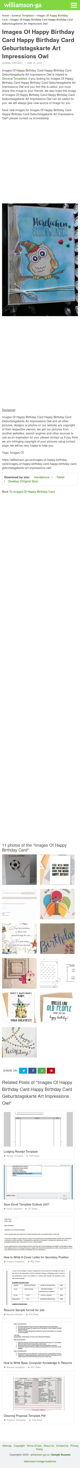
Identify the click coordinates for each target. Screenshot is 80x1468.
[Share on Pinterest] (51, 1071)
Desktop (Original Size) (23, 481)
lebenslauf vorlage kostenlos (40, 1461)
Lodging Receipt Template (21, 1151)
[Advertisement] (40, 162)
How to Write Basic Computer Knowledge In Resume (38, 1363)
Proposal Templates (16, 1420)
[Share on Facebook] (32, 1071)
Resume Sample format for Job (24, 1310)
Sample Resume (61, 1454)
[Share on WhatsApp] (42, 1071)
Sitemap (7, 1445)
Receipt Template (15, 1156)
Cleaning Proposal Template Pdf (25, 1416)
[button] (74, 5)
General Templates (12, 63)
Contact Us (62, 1445)
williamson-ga (22, 4)
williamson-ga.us (40, 1454)
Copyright (19, 1445)
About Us (49, 1445)
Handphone (41, 477)
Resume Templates (16, 1367)
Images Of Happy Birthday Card (34, 491)
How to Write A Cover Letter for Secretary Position (36, 1257)
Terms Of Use (34, 1445)
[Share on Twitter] (23, 1071)
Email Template (14, 1209)
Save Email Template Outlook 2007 (26, 1204)
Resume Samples (15, 1314)
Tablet (60, 477)
